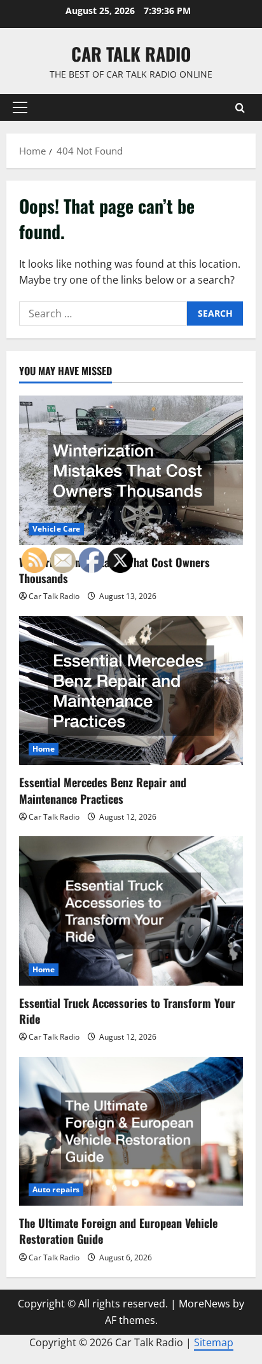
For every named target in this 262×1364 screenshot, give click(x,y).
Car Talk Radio (131, 54)
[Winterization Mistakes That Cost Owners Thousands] (131, 470)
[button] (20, 107)
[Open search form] (240, 107)
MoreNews (204, 1304)
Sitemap (213, 1342)
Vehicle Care (56, 528)
